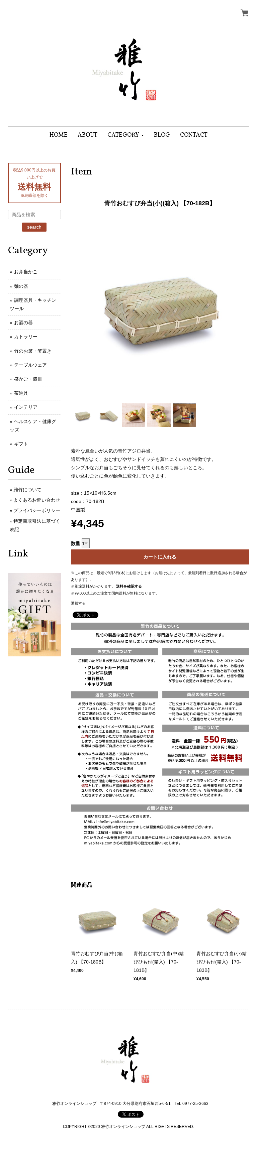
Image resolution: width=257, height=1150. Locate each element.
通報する (78, 603)
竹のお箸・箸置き (33, 351)
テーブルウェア (30, 365)
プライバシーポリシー (36, 510)
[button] (125, 135)
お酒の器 (23, 322)
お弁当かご (25, 271)
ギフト (21, 443)
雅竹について (27, 489)
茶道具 (21, 393)
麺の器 (21, 286)
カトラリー (25, 336)
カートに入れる (160, 556)
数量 (75, 543)
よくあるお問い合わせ (36, 500)
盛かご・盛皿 (28, 379)
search (34, 227)
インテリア (25, 407)
